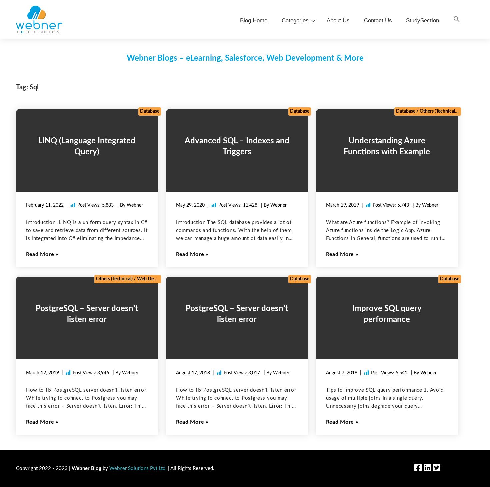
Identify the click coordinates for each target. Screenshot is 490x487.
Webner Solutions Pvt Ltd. (138, 468)
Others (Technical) (438, 111)
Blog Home (253, 20)
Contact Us (378, 20)
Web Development (156, 279)
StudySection (422, 20)
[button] (456, 19)
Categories (295, 20)
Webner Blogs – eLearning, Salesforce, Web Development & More (245, 58)
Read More (40, 254)
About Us (338, 20)
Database (149, 111)
